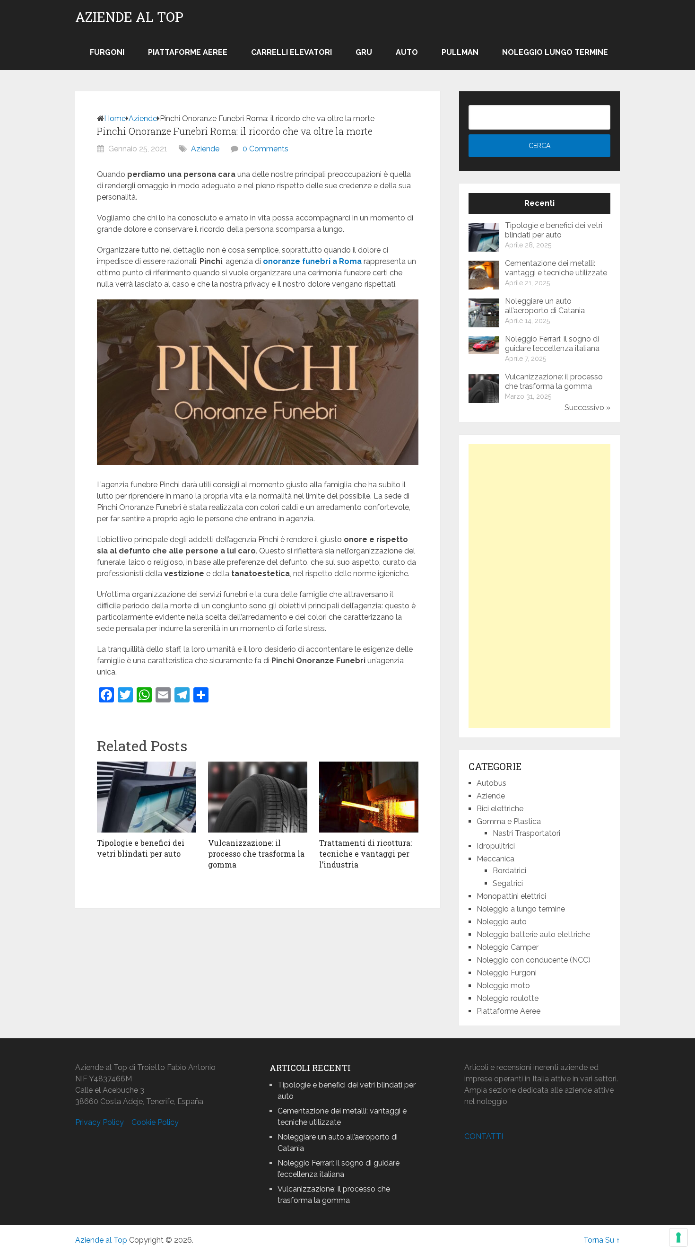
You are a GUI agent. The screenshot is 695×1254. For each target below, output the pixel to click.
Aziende (143, 118)
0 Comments (265, 148)
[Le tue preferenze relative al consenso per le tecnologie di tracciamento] (678, 1237)
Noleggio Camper (508, 947)
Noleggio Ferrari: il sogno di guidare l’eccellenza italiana (552, 343)
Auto (407, 52)
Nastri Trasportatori (526, 833)
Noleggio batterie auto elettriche (533, 934)
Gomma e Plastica (509, 821)
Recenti (539, 203)
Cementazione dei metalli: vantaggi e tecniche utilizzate (556, 268)
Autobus (491, 783)
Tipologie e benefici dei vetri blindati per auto (553, 230)
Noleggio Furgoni (507, 972)
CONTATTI (483, 1136)
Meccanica (495, 858)
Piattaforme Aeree (187, 52)
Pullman (460, 52)
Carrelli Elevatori (291, 52)
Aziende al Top (129, 17)
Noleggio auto (502, 921)
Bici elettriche (500, 808)
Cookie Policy (155, 1122)
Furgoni (107, 52)
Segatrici (508, 883)
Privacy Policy (99, 1122)
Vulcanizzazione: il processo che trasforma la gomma (554, 381)
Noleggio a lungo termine (521, 908)
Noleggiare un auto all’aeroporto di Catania (545, 306)
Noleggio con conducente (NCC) (534, 960)
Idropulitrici (496, 846)
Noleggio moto (503, 985)
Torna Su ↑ (601, 1240)
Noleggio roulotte (508, 998)
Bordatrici (509, 870)
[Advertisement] (539, 586)
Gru (364, 52)
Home (115, 118)
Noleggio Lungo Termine (555, 52)
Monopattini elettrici (511, 896)
